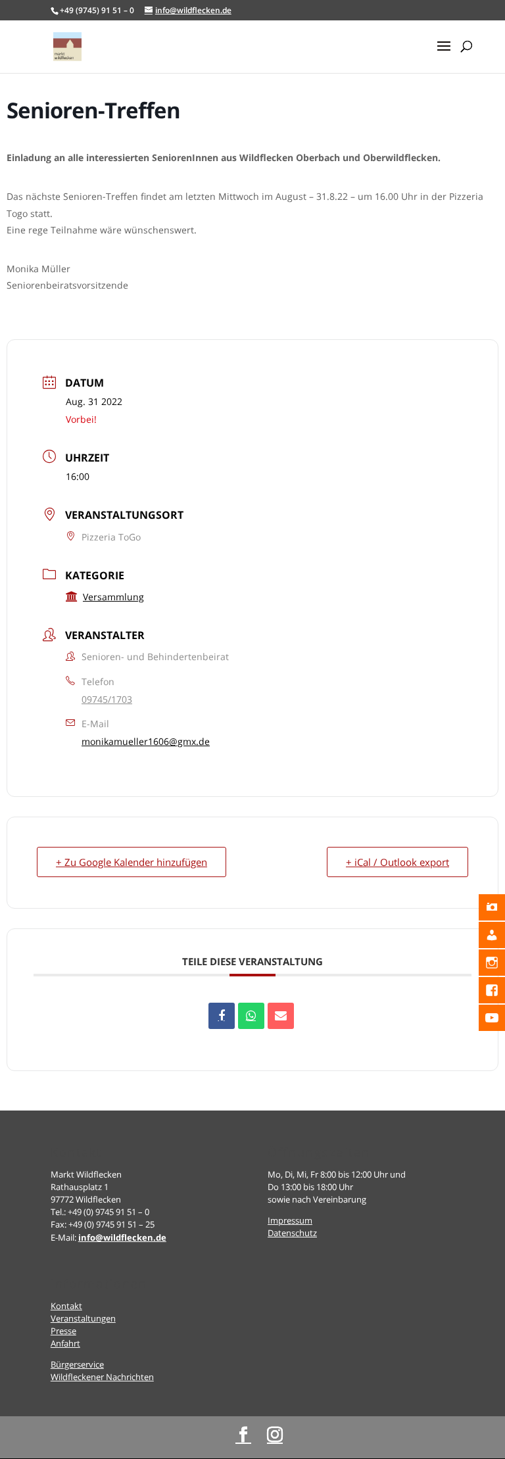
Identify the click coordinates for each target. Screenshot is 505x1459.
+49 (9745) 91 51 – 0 (97, 10)
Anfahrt (65, 1343)
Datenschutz (292, 1233)
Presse (63, 1331)
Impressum (290, 1220)
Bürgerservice (77, 1364)
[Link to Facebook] (243, 1435)
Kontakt (66, 1306)
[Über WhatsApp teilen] (251, 1016)
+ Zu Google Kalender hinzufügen (131, 862)
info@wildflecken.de (122, 1237)
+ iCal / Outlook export (397, 862)
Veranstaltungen (83, 1318)
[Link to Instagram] (275, 1435)
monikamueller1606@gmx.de (146, 741)
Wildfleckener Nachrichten (102, 1377)
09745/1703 (107, 699)
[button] (443, 54)
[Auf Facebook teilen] (221, 1016)
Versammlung (113, 596)
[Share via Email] (281, 1016)
